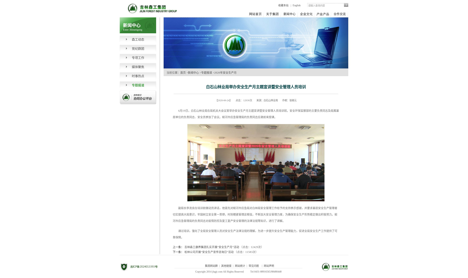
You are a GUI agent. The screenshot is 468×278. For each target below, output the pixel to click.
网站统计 (240, 265)
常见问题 (254, 265)
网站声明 (269, 265)
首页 (183, 72)
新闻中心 (193, 72)
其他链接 (226, 265)
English (297, 5)
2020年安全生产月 (225, 72)
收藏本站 (283, 5)
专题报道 (206, 72)
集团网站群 (211, 265)
